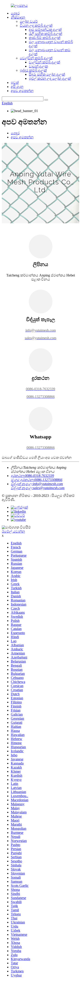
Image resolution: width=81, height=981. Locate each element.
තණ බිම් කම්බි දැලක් (44, 38)
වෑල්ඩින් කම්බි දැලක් (44, 62)
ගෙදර (15, 13)
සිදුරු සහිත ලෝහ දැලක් (47, 74)
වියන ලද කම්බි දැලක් (36, 25)
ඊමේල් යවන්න (13, 531)
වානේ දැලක (38, 66)
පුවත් (15, 82)
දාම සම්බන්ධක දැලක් (45, 29)
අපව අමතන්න (22, 91)
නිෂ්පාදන (18, 17)
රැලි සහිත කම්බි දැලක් (45, 34)
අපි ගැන (17, 87)
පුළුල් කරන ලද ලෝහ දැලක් (50, 78)
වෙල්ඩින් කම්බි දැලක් (36, 58)
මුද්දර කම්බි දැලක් (33, 70)
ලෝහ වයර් (29, 21)
